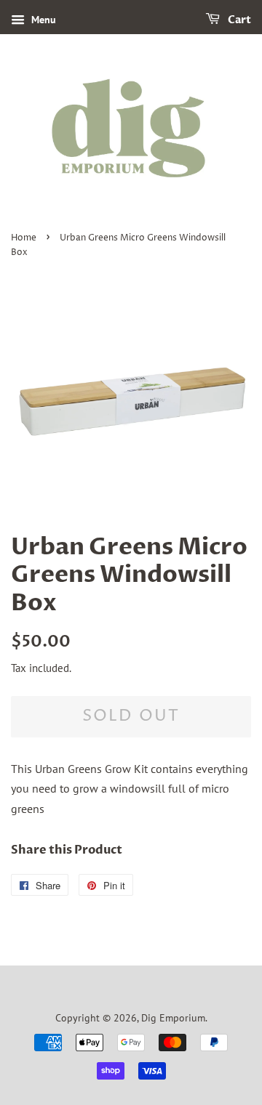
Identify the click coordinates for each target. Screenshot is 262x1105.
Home (23, 238)
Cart (238, 20)
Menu (42, 19)
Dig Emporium (173, 1017)
